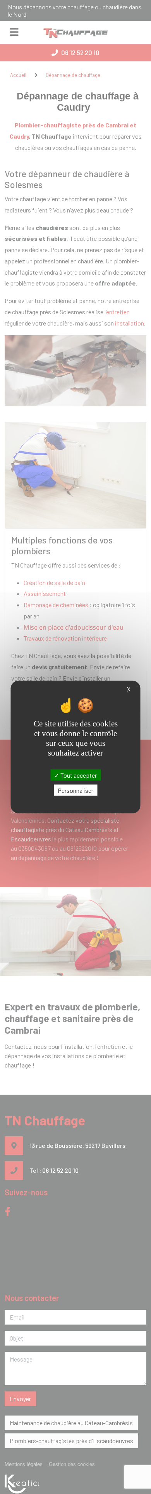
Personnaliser (75, 790)
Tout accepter (78, 774)
